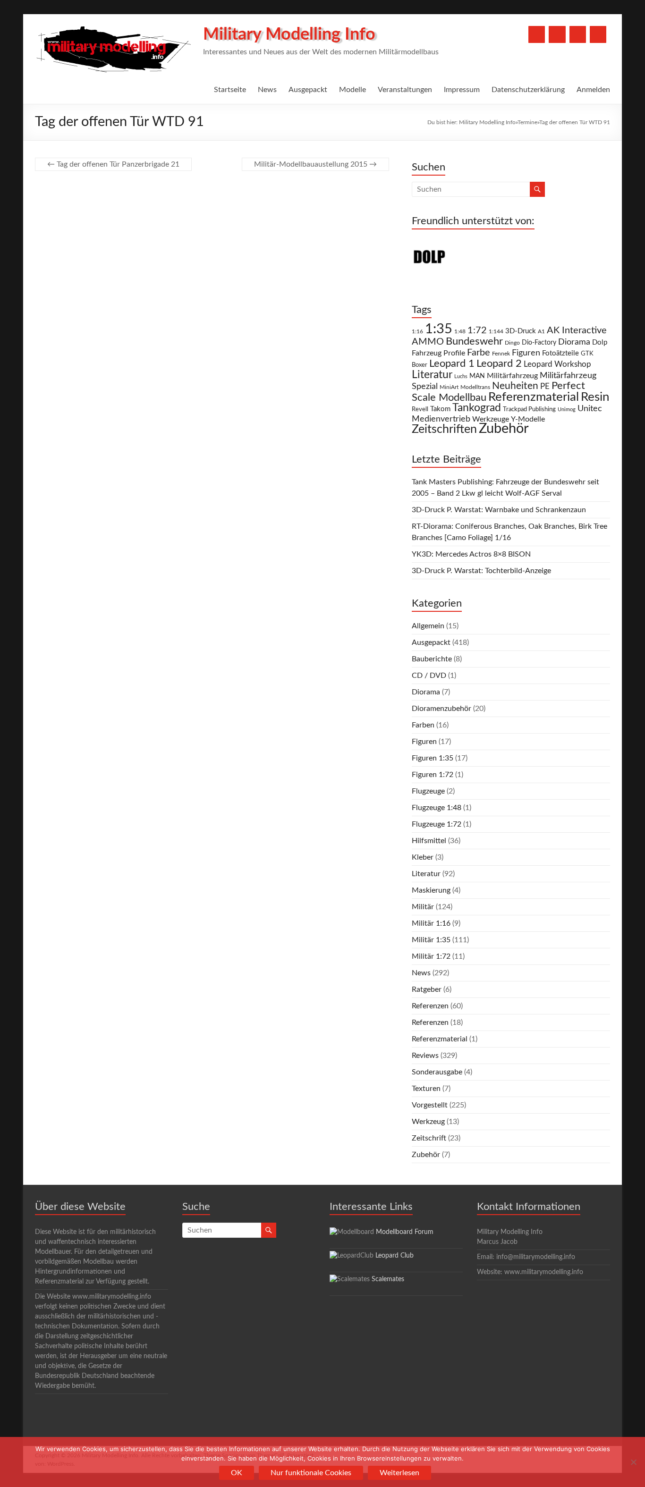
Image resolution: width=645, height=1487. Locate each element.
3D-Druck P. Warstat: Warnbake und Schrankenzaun (499, 510)
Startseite (230, 89)
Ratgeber (426, 989)
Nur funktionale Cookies (311, 1473)
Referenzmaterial (533, 397)
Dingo (512, 343)
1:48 (460, 331)
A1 (541, 331)
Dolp (599, 342)
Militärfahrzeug (512, 376)
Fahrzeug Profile (438, 353)
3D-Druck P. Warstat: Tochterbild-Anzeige (481, 571)
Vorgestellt (430, 1105)
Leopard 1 (452, 364)
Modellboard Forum (404, 1232)
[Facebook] (536, 34)
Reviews (425, 1055)
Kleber (422, 857)
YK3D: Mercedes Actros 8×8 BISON (471, 554)
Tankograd (476, 408)
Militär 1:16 (431, 923)
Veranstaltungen (405, 89)
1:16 (417, 331)
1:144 (496, 331)
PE (545, 386)
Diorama (574, 342)
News (267, 89)
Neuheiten (515, 386)
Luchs (460, 376)
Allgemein (428, 626)
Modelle (352, 89)
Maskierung (431, 890)
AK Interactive (577, 330)
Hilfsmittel (429, 841)
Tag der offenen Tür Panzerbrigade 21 (113, 164)
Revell (420, 409)
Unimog (567, 409)
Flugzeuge (428, 791)
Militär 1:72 (431, 956)
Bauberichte (432, 659)
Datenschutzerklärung (528, 89)
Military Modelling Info (289, 34)
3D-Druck (520, 331)
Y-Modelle (528, 419)
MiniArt (449, 387)
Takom (440, 409)
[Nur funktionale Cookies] (633, 1462)
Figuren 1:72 (432, 774)
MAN (477, 376)
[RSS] (598, 34)
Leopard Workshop (557, 364)
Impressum (462, 89)
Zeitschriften (444, 429)
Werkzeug (428, 1121)
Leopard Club (394, 1255)
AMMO (428, 341)
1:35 (438, 329)
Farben (423, 725)
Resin (595, 397)
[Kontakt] (577, 34)
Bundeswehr (474, 341)
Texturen (426, 1088)
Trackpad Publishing (529, 409)
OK (236, 1473)
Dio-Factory (539, 342)
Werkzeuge (490, 419)
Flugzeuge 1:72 (436, 824)
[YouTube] (557, 34)
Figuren (526, 353)
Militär (423, 907)
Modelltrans (475, 387)
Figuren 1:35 (432, 758)
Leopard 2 (499, 363)
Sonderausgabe (437, 1072)
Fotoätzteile (560, 353)
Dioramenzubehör (441, 708)
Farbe (478, 352)
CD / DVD (429, 675)
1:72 (477, 330)
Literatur (432, 375)
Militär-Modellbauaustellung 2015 (315, 164)
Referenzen (430, 1006)
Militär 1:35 (431, 940)
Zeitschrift (429, 1138)
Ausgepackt (308, 89)
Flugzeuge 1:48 (436, 807)
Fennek (501, 353)
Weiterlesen (399, 1473)
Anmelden (593, 89)
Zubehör (504, 429)
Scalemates (388, 1279)
